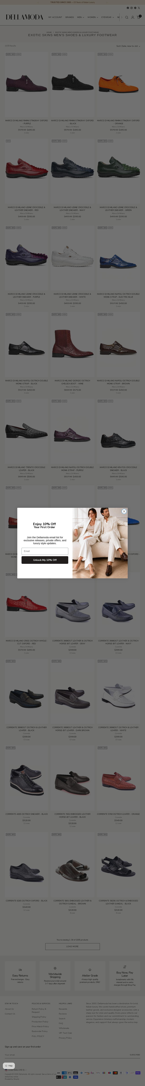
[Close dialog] (124, 511)
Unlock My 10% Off (45, 560)
